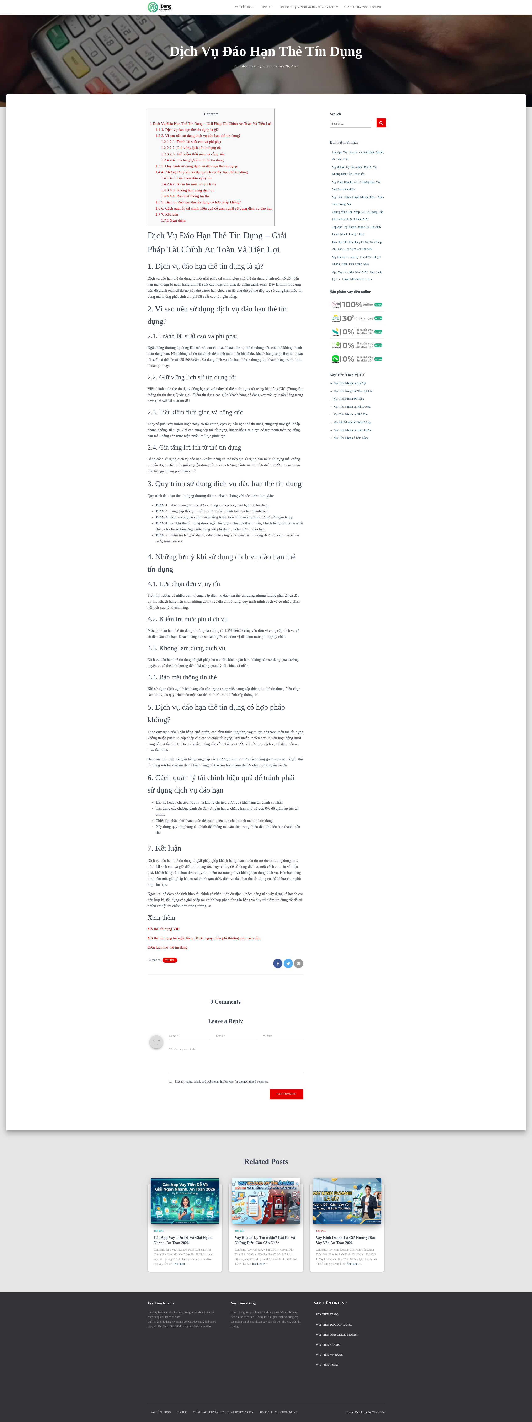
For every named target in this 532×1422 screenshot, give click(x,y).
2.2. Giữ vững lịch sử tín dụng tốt (191, 148)
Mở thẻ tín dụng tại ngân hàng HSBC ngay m (204, 938)
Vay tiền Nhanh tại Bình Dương (352, 422)
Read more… (180, 1263)
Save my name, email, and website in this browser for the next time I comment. (222, 1081)
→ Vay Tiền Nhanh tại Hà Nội (348, 383)
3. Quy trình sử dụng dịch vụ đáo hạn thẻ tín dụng (196, 166)
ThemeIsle (378, 1412)
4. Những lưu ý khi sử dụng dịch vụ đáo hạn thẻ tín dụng (201, 172)
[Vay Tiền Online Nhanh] (159, 7)
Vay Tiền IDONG (245, 7)
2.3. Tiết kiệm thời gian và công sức (193, 154)
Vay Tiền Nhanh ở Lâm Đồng (351, 437)
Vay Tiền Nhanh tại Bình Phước (352, 430)
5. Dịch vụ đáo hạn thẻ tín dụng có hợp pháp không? (198, 202)
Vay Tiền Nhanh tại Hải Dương (352, 406)
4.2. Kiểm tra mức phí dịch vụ (188, 184)
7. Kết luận (166, 214)
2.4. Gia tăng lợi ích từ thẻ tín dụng (192, 160)
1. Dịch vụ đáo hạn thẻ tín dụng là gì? (187, 130)
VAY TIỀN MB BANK (329, 1355)
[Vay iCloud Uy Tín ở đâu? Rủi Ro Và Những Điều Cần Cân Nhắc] (266, 1200)
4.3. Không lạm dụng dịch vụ (187, 190)
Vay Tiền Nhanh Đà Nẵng (349, 398)
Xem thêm (173, 220)
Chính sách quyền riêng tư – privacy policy (308, 7)
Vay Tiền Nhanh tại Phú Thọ (351, 414)
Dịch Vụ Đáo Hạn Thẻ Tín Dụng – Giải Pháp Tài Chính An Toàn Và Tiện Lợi (210, 124)
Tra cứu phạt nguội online (362, 7)
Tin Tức (266, 7)
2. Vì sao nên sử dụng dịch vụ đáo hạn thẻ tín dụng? (197, 136)
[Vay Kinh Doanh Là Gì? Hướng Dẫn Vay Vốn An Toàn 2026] (347, 1200)
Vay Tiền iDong (327, 1365)
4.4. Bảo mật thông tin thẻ (185, 196)
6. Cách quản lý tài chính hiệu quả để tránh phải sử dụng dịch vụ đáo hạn (213, 208)
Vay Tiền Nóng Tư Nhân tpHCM (353, 391)
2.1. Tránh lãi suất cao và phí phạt (191, 142)
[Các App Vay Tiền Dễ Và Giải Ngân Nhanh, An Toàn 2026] (185, 1200)
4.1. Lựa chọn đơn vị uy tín (186, 178)
